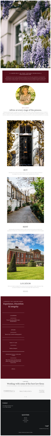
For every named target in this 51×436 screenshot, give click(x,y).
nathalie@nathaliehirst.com (7, 405)
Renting (25, 419)
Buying (25, 417)
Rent (25, 226)
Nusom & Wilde (29, 432)
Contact (25, 421)
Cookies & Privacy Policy (44, 428)
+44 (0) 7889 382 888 (6, 407)
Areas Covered (25, 420)
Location (25, 283)
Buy (25, 170)
